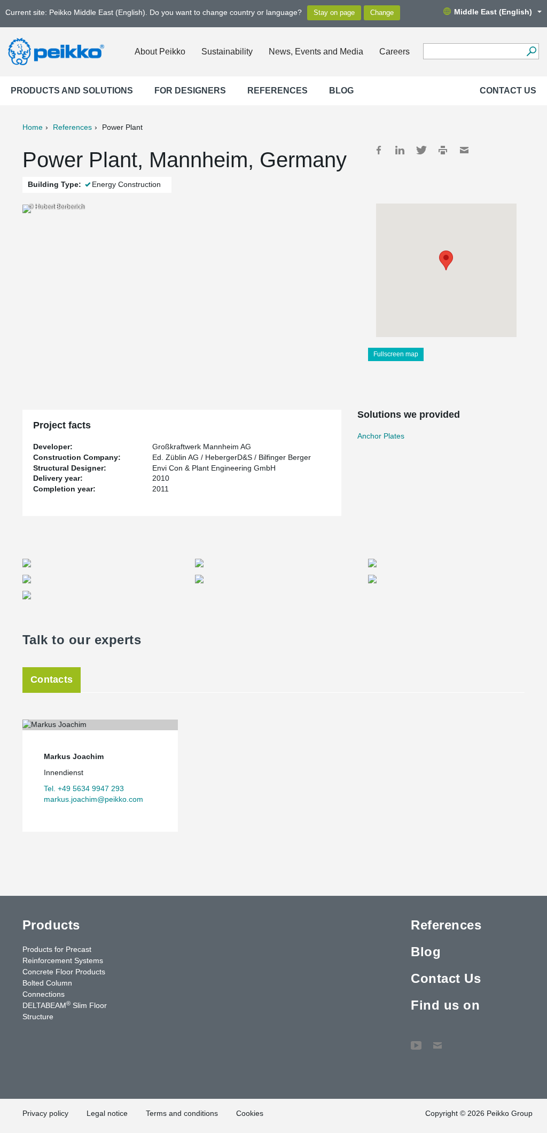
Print (442, 150)
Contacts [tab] (51, 679)
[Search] (531, 51)
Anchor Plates (380, 436)
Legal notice (107, 1113)
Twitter (421, 150)
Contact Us (508, 90)
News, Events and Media (316, 51)
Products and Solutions (72, 90)
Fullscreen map (395, 354)
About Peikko (160, 51)
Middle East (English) (493, 11)
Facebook (378, 150)
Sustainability (227, 51)
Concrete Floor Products (63, 971)
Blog (341, 90)
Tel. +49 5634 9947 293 (84, 788)
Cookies (249, 1113)
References (277, 90)
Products (51, 925)
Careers (394, 51)
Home (32, 127)
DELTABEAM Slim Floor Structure (64, 1010)
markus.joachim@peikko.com (93, 799)
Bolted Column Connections (47, 988)
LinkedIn (400, 150)
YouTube (416, 1040)
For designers (190, 90)
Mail (464, 150)
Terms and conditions (182, 1113)
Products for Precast (56, 949)
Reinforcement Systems (62, 960)
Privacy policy (45, 1113)
